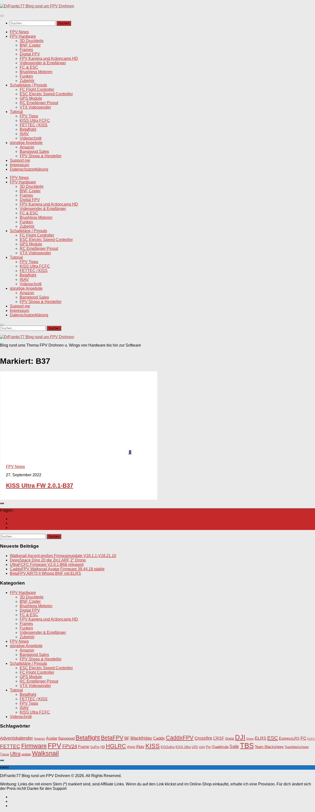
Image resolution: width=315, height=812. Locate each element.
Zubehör (27, 81)
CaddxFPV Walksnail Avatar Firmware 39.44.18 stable (57, 569)
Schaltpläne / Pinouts (28, 85)
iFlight (131, 746)
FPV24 (69, 746)
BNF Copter (30, 45)
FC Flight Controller (37, 89)
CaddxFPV (179, 737)
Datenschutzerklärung (29, 169)
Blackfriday (141, 738)
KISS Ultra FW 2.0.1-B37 (39, 485)
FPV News (19, 32)
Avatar (51, 738)
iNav (140, 746)
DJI (240, 737)
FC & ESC (29, 67)
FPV (54, 745)
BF (126, 738)
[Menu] (2, 15)
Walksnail (45, 753)
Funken (26, 76)
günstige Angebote (26, 143)
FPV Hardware (23, 36)
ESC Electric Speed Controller (46, 94)
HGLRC (116, 746)
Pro (208, 747)
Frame (83, 746)
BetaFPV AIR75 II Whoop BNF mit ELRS (45, 573)
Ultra (15, 753)
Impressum (19, 165)
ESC (272, 738)
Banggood (66, 738)
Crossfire (203, 738)
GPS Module (31, 98)
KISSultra (167, 747)
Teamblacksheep (296, 747)
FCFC (311, 738)
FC (303, 738)
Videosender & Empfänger (43, 63)
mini (202, 747)
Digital (229, 738)
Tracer (4, 754)
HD (102, 747)
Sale (234, 746)
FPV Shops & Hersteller (41, 156)
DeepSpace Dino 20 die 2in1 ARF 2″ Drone (48, 560)
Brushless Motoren (36, 72)
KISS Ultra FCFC (35, 120)
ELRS (260, 738)
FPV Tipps (29, 116)
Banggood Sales (34, 151)
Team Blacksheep (269, 747)
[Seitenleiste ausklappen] (2, 503)
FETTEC (10, 746)
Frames (26, 50)
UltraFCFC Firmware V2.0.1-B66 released (46, 564)
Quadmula (220, 747)
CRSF (218, 738)
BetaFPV (112, 737)
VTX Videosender (35, 107)
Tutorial (16, 112)
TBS (247, 745)
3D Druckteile (32, 41)
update (26, 754)
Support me (20, 160)
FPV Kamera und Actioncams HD (49, 58)
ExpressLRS (289, 738)
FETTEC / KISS (33, 125)
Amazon (27, 147)
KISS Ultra (183, 747)
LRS (195, 747)
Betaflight (28, 129)
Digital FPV (30, 54)
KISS (152, 745)
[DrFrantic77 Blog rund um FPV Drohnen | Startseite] (37, 6)
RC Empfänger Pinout (39, 103)
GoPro (94, 747)
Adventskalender (16, 738)
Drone (250, 738)
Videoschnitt (30, 138)
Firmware (34, 746)
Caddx (159, 738)
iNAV (24, 134)
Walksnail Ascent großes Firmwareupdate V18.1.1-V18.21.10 (63, 556)
